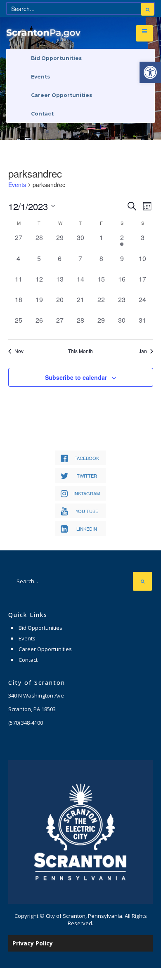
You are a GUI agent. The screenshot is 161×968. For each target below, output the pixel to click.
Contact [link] (42, 114)
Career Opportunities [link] (61, 95)
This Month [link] (80, 351)
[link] (150, 72)
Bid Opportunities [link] (56, 58)
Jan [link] (143, 351)
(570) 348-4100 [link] (25, 722)
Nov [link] (19, 351)
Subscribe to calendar (76, 377)
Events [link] (40, 77)
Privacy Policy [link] (32, 943)
